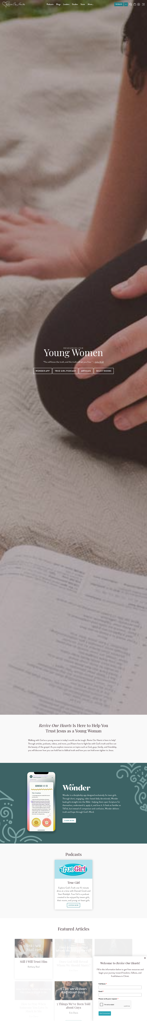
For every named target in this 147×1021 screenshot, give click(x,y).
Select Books (103, 370)
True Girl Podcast (65, 370)
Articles (86, 370)
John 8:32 (99, 362)
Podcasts (50, 4)
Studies (75, 4)
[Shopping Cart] (134, 4)
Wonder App (43, 370)
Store (82, 4)
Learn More (69, 820)
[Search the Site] (131, 4)
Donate (119, 4)
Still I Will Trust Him (33, 957)
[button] (143, 4)
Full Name (103, 984)
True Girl (73, 883)
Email (101, 991)
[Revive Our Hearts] (14, 4)
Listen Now (73, 905)
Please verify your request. (108, 999)
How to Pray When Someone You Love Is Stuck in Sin (33, 1003)
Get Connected (105, 1013)
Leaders (66, 4)
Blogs (58, 4)
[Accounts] (138, 4)
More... (90, 4)
